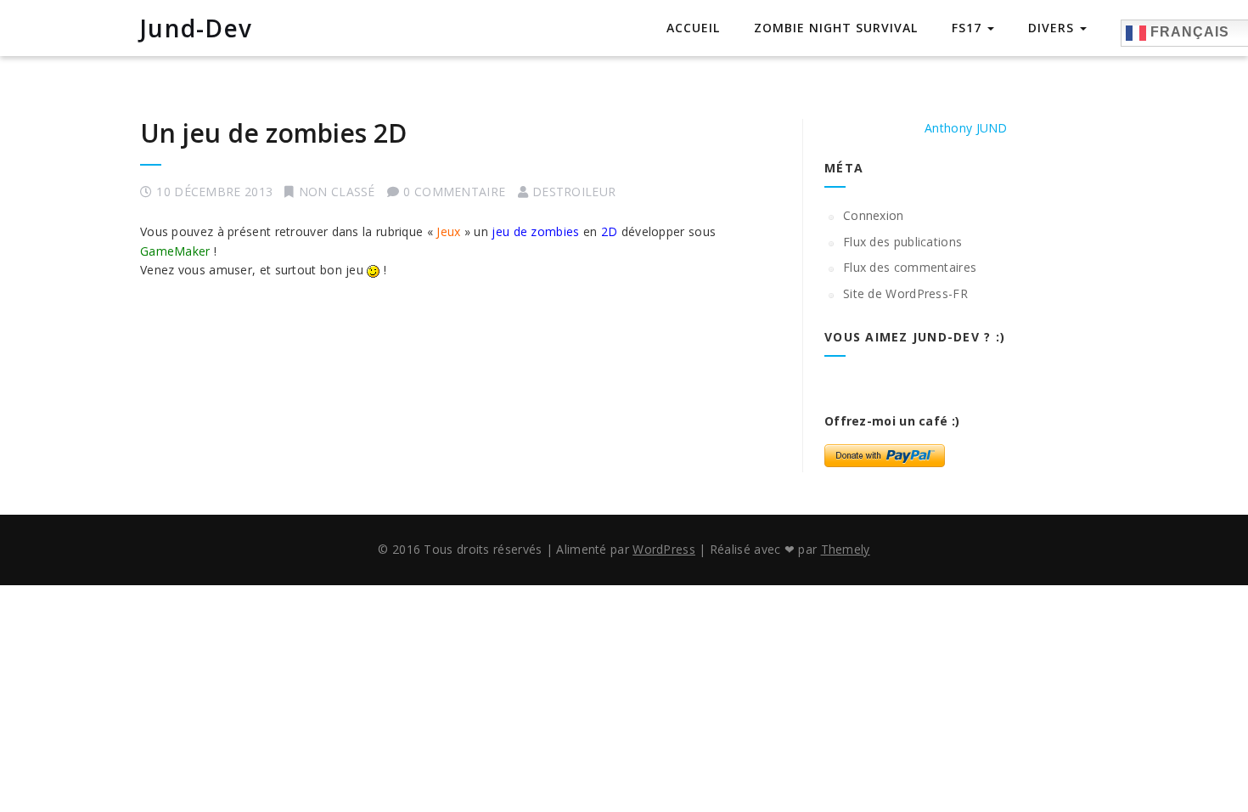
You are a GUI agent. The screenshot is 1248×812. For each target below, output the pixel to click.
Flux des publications (902, 242)
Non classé (337, 191)
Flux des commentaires (909, 267)
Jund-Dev (196, 28)
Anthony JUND (966, 128)
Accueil (693, 28)
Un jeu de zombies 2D (273, 133)
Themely (845, 549)
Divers (1053, 28)
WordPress (663, 549)
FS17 (969, 28)
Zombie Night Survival (836, 28)
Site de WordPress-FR (905, 293)
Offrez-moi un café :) (891, 421)
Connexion (873, 215)
